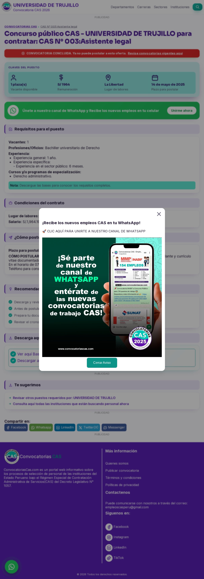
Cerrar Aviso (102, 362)
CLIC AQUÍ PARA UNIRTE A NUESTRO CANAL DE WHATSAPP (96, 231)
